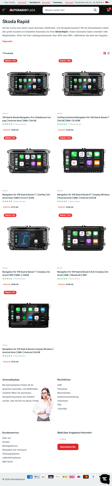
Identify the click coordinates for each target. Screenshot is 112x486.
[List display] (108, 53)
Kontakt (6, 442)
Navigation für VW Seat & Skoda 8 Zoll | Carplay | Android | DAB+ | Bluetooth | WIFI (83, 273)
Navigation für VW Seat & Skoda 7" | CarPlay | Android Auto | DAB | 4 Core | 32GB (26, 196)
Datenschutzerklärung (68, 396)
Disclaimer (62, 389)
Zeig (7, 41)
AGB (59, 385)
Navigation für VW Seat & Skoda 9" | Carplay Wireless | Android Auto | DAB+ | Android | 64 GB (83, 196)
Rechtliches (64, 379)
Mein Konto (7, 461)
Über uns (6, 438)
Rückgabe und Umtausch (14, 449)
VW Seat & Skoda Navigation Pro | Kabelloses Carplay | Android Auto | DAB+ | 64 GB (27, 119)
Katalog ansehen (3, 9)
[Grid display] (105, 53)
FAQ (59, 404)
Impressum (62, 400)
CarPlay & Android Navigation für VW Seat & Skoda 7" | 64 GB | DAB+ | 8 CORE (83, 119)
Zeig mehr (22, 2)
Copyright (62, 408)
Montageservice (10, 446)
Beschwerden (63, 393)
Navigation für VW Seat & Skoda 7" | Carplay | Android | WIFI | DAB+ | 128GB (26, 273)
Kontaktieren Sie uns (83, 2)
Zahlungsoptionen (10, 453)
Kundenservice (10, 432)
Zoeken (95, 10)
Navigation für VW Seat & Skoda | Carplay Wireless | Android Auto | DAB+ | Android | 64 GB (27, 350)
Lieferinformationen (11, 457)
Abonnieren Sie (68, 447)
